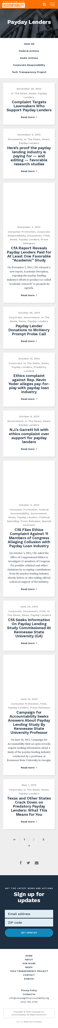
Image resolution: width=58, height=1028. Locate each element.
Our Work (29, 963)
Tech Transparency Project (29, 72)
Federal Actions (29, 50)
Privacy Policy (29, 990)
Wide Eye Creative (33, 1022)
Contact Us (29, 994)
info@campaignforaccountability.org (29, 998)
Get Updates (29, 932)
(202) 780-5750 (29, 1002)
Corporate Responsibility (29, 65)
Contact (29, 975)
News (29, 967)
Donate (29, 978)
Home (29, 955)
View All (29, 43)
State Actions (29, 57)
